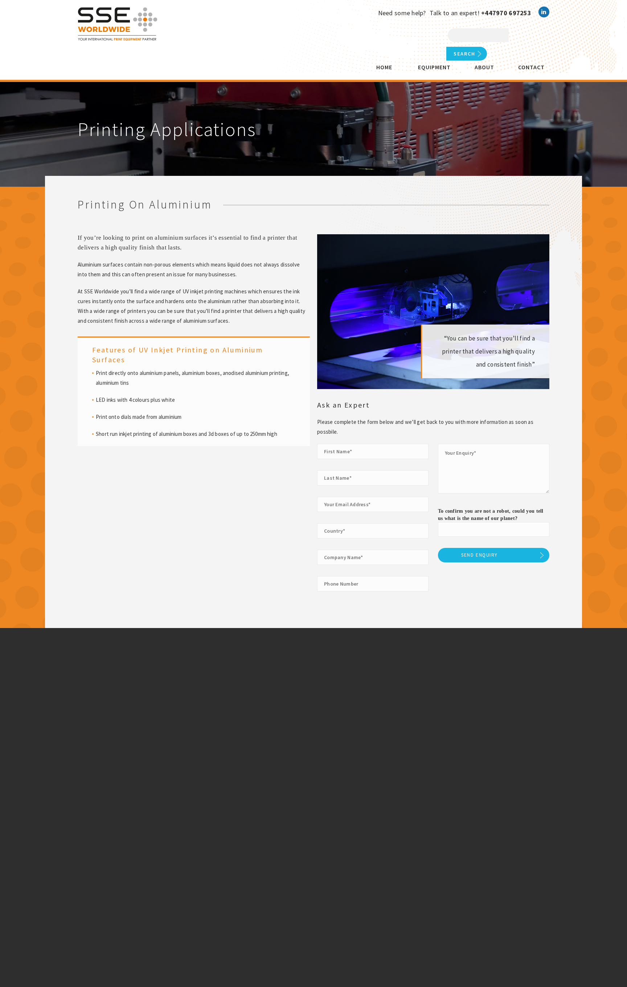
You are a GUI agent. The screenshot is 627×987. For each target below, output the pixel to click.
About (484, 67)
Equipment (434, 67)
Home (384, 67)
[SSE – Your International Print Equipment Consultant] (118, 25)
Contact (531, 67)
